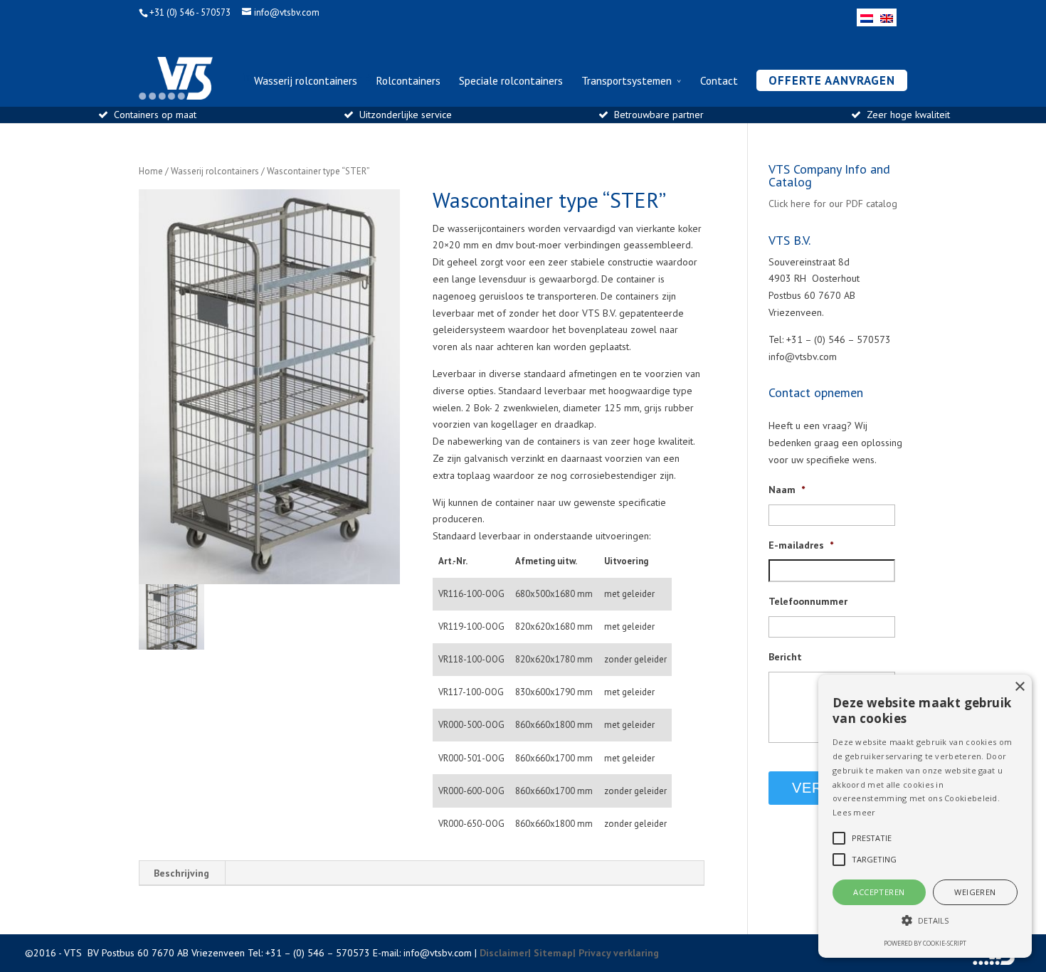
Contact (719, 81)
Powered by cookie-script (925, 943)
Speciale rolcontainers (511, 81)
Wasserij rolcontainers (305, 81)
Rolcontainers (408, 81)
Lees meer (854, 812)
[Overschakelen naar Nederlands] (867, 17)
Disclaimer (504, 952)
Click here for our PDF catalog (832, 203)
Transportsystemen (626, 81)
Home (151, 171)
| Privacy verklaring (616, 952)
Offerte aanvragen (831, 80)
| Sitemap (550, 952)
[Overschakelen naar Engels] (887, 17)
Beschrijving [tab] (181, 873)
